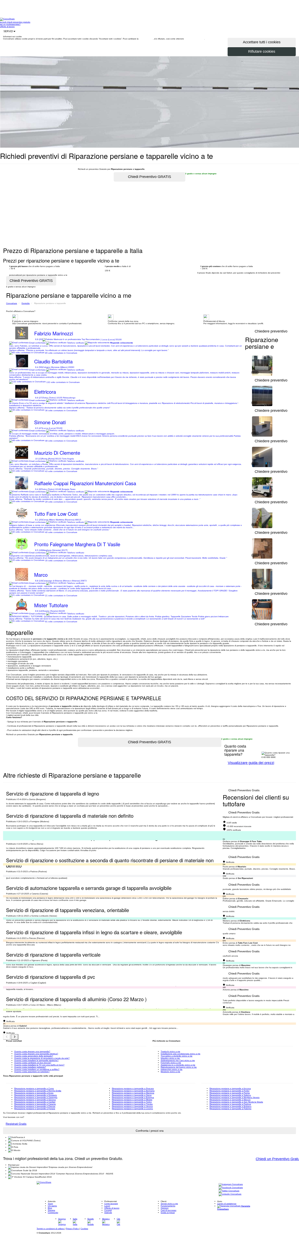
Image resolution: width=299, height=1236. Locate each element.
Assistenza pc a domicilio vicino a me (178, 1065)
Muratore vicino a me (170, 1071)
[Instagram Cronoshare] (231, 1184)
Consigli (108, 1210)
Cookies (84, 1228)
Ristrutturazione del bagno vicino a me (179, 1067)
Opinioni (164, 1208)
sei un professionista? (10, 24)
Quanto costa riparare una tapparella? (32, 1051)
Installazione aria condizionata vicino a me (180, 1054)
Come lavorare (111, 1203)
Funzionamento (168, 1206)
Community (53, 1212)
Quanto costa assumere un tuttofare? (32, 1071)
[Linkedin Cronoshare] (230, 1194)
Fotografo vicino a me (171, 1063)
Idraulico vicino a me (170, 1058)
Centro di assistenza (226, 1203)
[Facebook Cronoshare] (231, 1188)
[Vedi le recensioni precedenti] (6, 1037)
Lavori (107, 1206)
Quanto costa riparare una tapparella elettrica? (36, 1054)
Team (50, 1203)
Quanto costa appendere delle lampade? (33, 1056)
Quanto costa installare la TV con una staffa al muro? (39, 1065)
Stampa (51, 1210)
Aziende (108, 1212)
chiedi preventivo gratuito (18, 22)
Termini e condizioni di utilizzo (51, 1228)
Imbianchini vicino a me (171, 1069)
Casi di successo (168, 1210)
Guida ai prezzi (168, 1212)
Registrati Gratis (16, 1123)
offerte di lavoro (7, 26)
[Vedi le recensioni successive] (14, 1037)
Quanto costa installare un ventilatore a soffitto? (36, 1069)
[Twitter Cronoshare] (229, 1191)
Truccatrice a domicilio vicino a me (176, 1056)
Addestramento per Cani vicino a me (178, 1060)
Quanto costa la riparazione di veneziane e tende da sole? (42, 1058)
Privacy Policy (72, 1228)
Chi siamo (52, 1206)
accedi (3, 22)
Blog (50, 1208)
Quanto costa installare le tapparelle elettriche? (36, 1060)
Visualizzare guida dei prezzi (251, 763)
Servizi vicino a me (169, 1203)
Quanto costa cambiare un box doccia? (32, 1063)
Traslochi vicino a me (170, 1051)
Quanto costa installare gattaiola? (30, 1067)
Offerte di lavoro (111, 1208)
